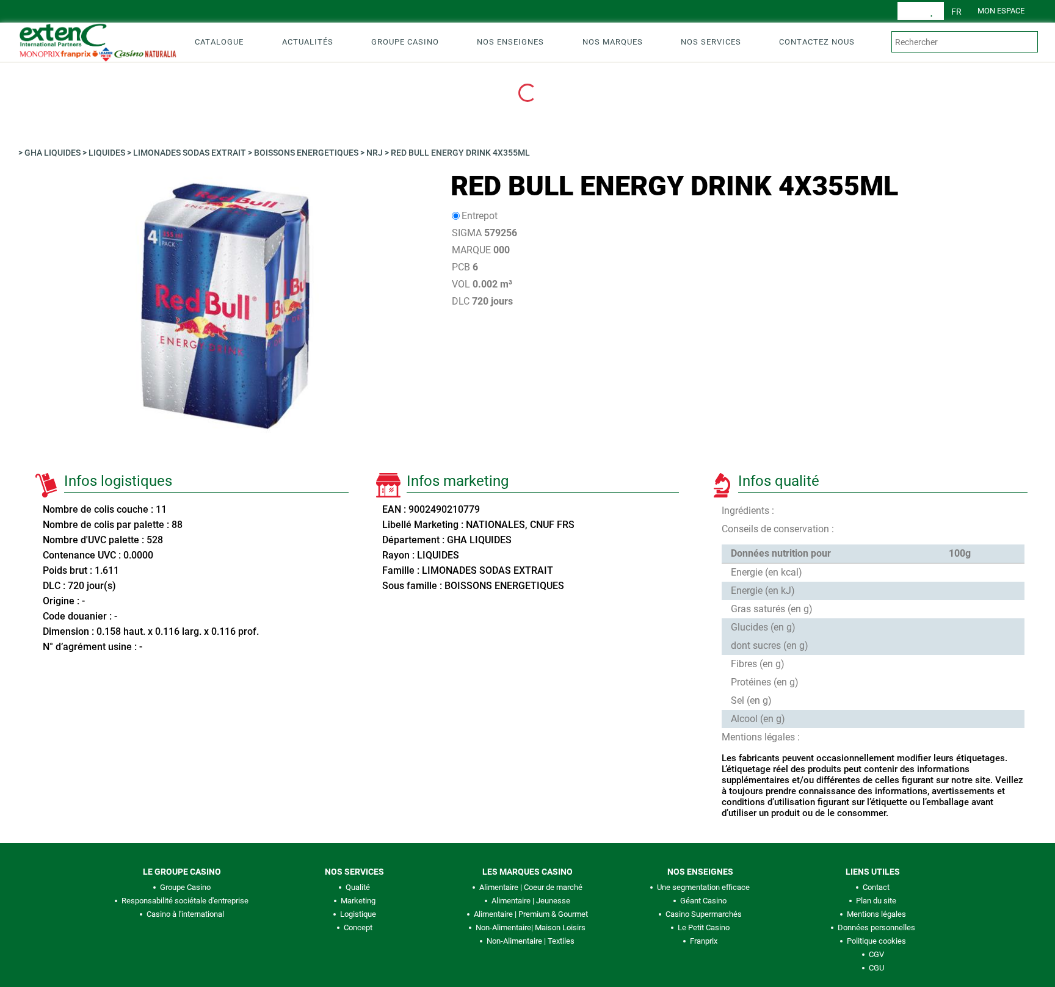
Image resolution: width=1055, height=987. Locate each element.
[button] (956, 11)
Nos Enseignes (510, 41)
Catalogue (219, 41)
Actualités (307, 41)
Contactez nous (817, 41)
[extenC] (93, 41)
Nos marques (612, 41)
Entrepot (480, 216)
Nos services (711, 41)
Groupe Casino (405, 41)
